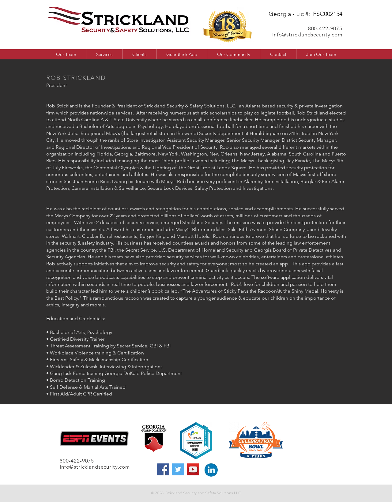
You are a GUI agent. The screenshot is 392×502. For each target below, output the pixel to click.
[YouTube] (193, 469)
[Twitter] (178, 469)
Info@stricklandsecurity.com (307, 35)
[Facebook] (163, 469)
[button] (233, 54)
